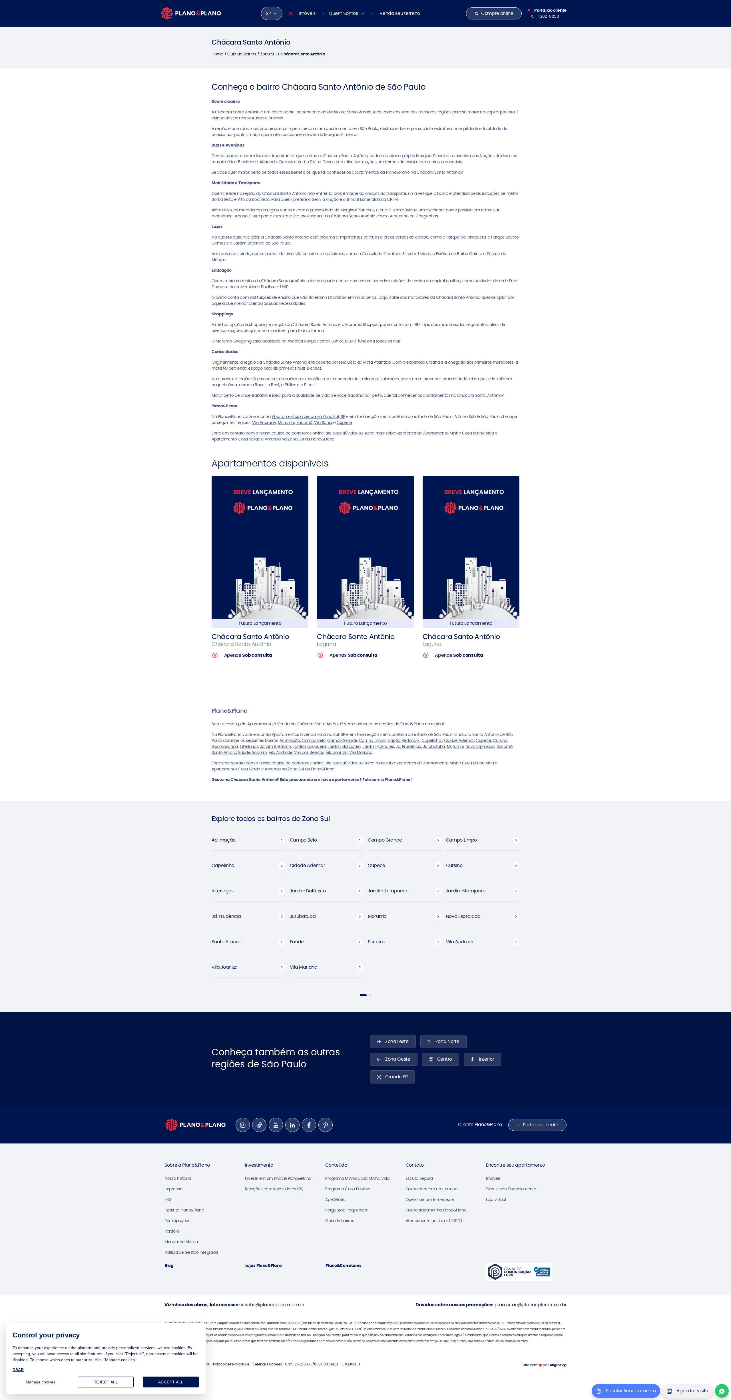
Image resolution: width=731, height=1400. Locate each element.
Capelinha (431, 740)
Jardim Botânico (275, 746)
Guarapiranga (225, 746)
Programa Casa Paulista (347, 1189)
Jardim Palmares (378, 746)
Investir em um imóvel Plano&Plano (278, 1178)
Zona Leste (397, 1041)
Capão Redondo (403, 740)
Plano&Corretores (344, 1265)
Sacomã (304, 422)
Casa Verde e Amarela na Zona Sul (271, 439)
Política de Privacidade (231, 1364)
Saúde (244, 752)
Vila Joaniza (337, 752)
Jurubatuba (434, 746)
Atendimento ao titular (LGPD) (434, 1220)
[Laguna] (365, 547)
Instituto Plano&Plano (184, 1210)
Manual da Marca (181, 1242)
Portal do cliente (540, 1124)
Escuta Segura (419, 1178)
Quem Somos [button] (344, 13)
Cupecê (344, 422)
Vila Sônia (323, 422)
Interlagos (249, 746)
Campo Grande (342, 740)
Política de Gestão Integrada (191, 1252)
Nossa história (177, 1178)
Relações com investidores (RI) (274, 1189)
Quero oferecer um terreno (431, 1189)
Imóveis (307, 13)
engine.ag (558, 1365)
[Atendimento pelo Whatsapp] (722, 1391)
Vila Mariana (360, 752)
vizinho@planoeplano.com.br (272, 1304)
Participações (177, 1220)
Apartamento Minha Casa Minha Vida (458, 433)
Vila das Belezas (309, 752)
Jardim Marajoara (344, 746)
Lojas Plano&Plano (263, 1265)
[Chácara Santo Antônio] (260, 547)
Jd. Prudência (408, 746)
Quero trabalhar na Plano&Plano (436, 1210)
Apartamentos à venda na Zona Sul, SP (308, 416)
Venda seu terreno (399, 13)
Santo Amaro (224, 752)
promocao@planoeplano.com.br (531, 1304)
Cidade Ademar (459, 740)
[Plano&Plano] (191, 13)
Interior (486, 1059)
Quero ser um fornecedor (430, 1199)
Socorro (259, 752)
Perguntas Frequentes (346, 1210)
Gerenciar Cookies (267, 1364)
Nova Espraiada (480, 746)
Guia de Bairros (241, 54)
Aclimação (290, 740)
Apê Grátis (335, 1199)
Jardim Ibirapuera (309, 746)
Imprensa (173, 1189)
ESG (168, 1199)
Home (217, 54)
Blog (169, 1265)
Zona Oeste (397, 1059)
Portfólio (172, 1231)
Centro (444, 1059)
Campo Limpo (372, 740)
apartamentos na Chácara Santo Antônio (462, 395)
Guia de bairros (339, 1220)
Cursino (500, 740)
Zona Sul (268, 54)
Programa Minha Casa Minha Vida (357, 1178)
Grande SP (396, 1076)
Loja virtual (496, 1199)
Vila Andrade (264, 422)
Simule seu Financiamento (511, 1189)
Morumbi (286, 422)
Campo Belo (314, 740)
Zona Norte (447, 1041)
